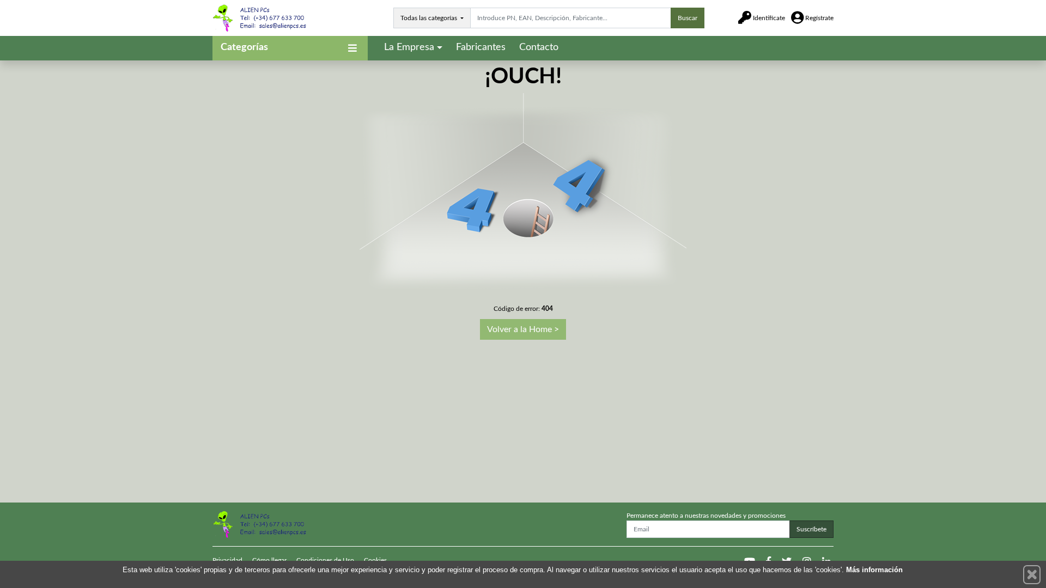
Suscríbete (811, 529)
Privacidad (227, 560)
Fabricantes (481, 47)
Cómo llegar (269, 560)
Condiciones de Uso (325, 560)
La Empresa (409, 47)
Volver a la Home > (523, 329)
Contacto (538, 47)
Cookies (375, 560)
